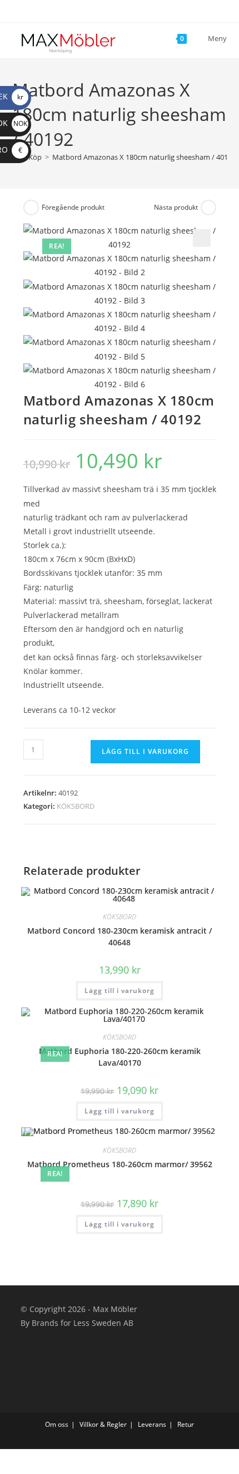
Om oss (56, 1424)
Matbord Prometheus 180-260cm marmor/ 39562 (119, 1164)
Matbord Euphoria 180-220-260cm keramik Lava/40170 (120, 1057)
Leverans (152, 1424)
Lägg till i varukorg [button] (119, 990)
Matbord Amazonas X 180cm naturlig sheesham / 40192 (144, 157)
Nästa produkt (176, 207)
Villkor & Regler (103, 1424)
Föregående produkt (73, 207)
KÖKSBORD (75, 806)
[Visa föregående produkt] (31, 207)
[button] (202, 238)
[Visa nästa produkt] (208, 207)
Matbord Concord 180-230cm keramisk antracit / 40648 (119, 936)
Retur (185, 1424)
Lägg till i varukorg (145, 751)
